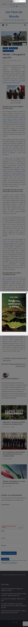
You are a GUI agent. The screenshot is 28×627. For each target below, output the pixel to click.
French (17, 1)
